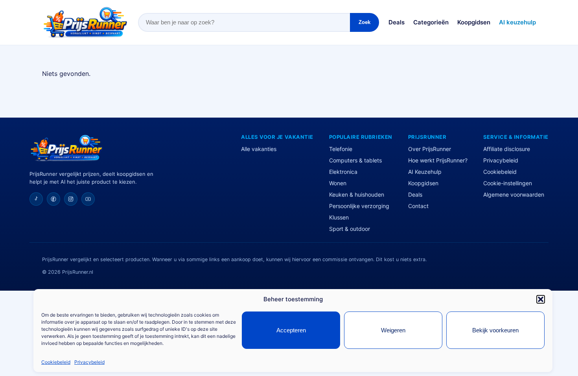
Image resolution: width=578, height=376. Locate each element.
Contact (418, 206)
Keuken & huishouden (356, 194)
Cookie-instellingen (507, 183)
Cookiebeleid (55, 362)
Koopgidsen (473, 22)
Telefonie (340, 149)
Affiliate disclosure (506, 149)
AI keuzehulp (517, 22)
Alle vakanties (258, 149)
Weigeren (393, 330)
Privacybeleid (89, 362)
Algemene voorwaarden (513, 194)
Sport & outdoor (349, 228)
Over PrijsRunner (429, 149)
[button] (541, 299)
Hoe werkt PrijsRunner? (438, 160)
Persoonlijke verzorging (359, 206)
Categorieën (431, 22)
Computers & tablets (355, 160)
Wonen (337, 183)
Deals (396, 22)
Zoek (364, 22)
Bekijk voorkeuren (495, 330)
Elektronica (343, 171)
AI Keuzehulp (425, 171)
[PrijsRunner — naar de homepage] (85, 22)
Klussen (339, 217)
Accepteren (291, 330)
